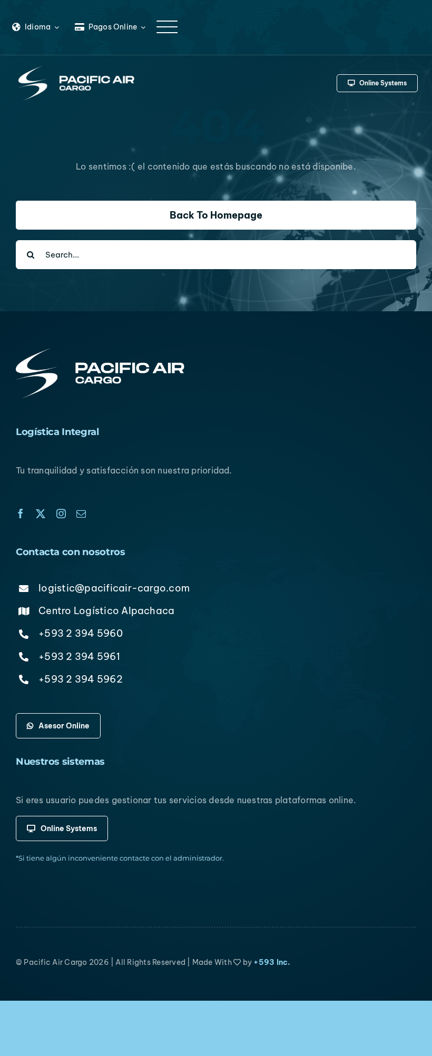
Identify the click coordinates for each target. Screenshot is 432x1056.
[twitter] (40, 513)
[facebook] (20, 513)
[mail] (81, 513)
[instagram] (61, 513)
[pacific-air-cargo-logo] (76, 70)
